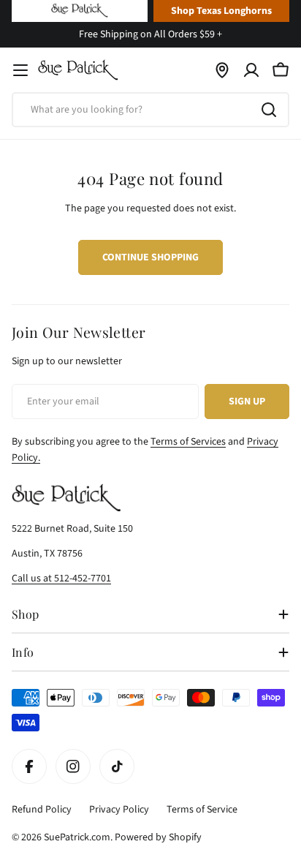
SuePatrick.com (77, 837)
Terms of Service (202, 809)
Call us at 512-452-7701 (61, 578)
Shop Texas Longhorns (221, 11)
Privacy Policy (119, 809)
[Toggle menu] (20, 70)
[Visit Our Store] (222, 70)
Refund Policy (42, 809)
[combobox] (150, 109)
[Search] (269, 109)
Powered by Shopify (158, 837)
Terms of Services (188, 441)
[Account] (251, 70)
